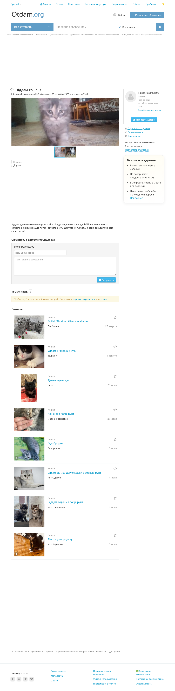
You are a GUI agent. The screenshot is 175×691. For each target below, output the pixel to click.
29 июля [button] (112, 385)
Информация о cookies (104, 683)
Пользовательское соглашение (102, 672)
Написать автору (145, 119)
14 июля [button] (112, 477)
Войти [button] (121, 15)
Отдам (59, 4)
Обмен (136, 4)
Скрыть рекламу (58, 670)
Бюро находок (119, 4)
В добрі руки (56, 443)
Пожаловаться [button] (135, 132)
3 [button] (16, 335)
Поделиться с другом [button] (138, 128)
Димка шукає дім (58, 380)
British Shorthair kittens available (68, 321)
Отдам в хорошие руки (62, 351)
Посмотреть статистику (137, 149)
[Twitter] (32, 679)
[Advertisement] (87, 63)
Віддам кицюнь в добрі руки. (66, 502)
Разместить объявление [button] (148, 15)
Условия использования (105, 678)
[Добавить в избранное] (12, 89)
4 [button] (16, 553)
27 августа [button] (111, 326)
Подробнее (136, 197)
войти (104, 299)
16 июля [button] (112, 448)
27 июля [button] (112, 418)
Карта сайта (57, 675)
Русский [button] (15, 4)
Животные (74, 4)
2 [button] (16, 365)
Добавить (45, 4)
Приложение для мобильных (150, 678)
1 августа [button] (112, 355)
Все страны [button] (128, 27)
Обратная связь (144, 683)
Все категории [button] (23, 27)
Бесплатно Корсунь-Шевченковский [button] (52, 34)
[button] (21, 4)
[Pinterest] (19, 679)
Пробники (150, 4)
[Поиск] (160, 27)
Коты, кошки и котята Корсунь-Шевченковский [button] (142, 34)
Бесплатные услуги (95, 4)
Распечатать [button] (134, 135)
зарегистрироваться (84, 299)
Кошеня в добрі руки (61, 414)
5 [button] (16, 428)
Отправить (107, 280)
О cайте (54, 680)
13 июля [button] (112, 507)
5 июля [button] (113, 544)
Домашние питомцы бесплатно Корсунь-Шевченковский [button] (94, 34)
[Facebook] (13, 679)
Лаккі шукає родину (60, 539)
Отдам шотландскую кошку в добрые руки (74, 473)
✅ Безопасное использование (143, 672)
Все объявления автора (149, 109)
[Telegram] (25, 679)
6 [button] (16, 457)
